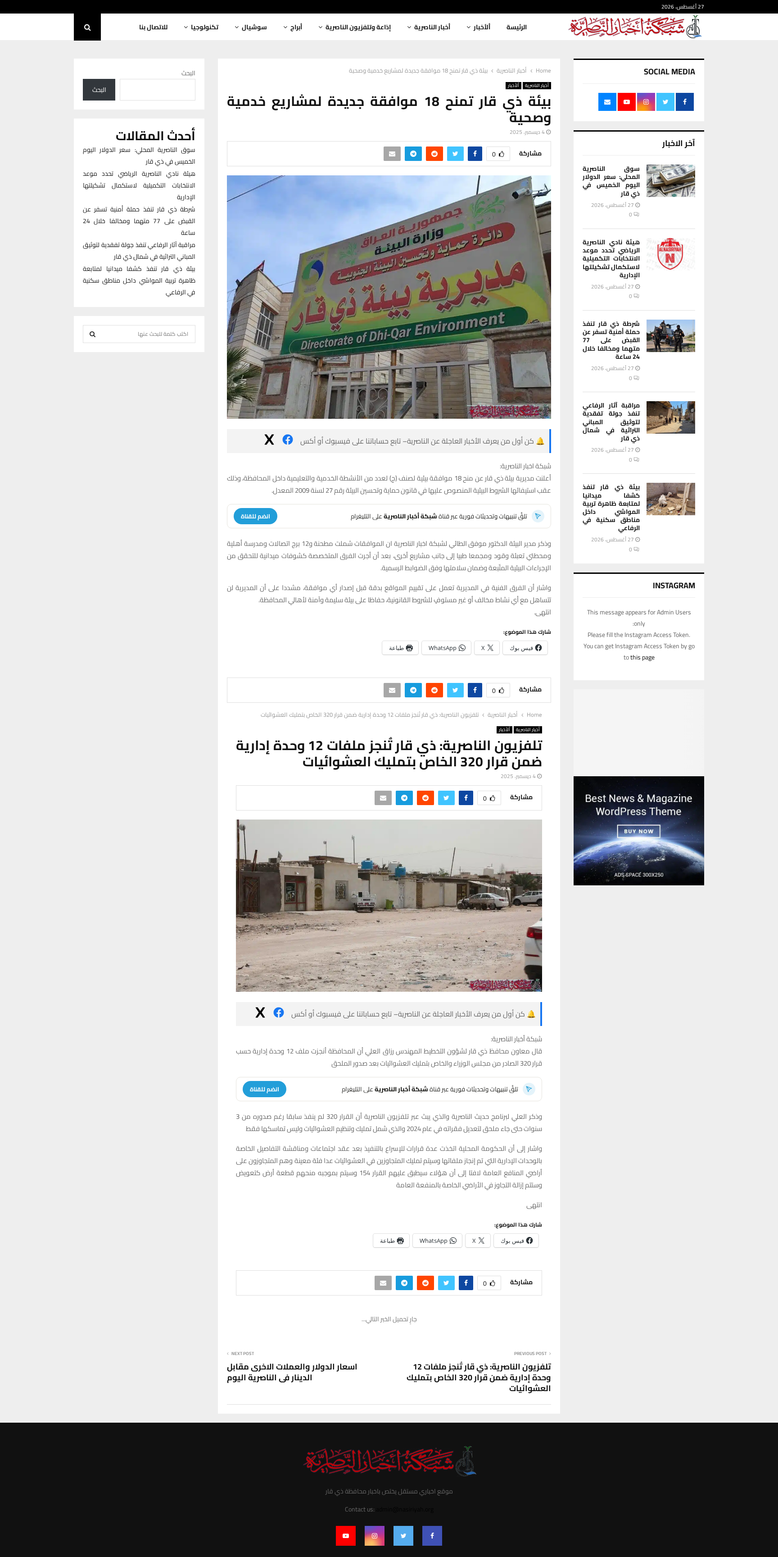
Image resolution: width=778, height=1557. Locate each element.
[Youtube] (346, 1536)
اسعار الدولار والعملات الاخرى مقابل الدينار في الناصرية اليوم (292, 1372)
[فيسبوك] (288, 441)
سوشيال (254, 27)
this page (642, 657)
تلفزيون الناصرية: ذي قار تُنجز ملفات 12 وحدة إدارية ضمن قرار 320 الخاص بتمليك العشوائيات (479, 1377)
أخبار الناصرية (432, 27)
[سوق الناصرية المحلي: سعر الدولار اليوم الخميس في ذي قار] (671, 181)
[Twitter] (403, 1536)
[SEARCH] (92, 334)
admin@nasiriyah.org (405, 1509)
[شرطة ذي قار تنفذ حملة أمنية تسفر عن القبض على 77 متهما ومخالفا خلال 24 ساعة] (671, 336)
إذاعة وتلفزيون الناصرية (358, 27)
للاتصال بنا (153, 27)
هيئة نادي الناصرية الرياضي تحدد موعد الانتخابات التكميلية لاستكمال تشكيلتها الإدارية (611, 258)
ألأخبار (482, 27)
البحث (188, 73)
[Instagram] (374, 1536)
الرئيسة (517, 27)
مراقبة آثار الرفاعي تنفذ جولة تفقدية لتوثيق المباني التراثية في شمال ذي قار (611, 421)
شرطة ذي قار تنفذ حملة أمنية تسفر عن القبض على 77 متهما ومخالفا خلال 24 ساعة (611, 340)
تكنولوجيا (204, 27)
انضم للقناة (255, 516)
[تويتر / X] (269, 441)
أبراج (296, 27)
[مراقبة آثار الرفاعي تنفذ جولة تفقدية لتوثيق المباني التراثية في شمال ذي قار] (671, 417)
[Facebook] (432, 1536)
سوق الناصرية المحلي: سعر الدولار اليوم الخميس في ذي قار (611, 181)
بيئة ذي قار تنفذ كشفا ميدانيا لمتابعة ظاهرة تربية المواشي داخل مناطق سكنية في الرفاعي (611, 507)
